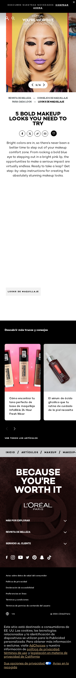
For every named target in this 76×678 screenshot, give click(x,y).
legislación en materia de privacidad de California (35, 654)
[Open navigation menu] (69, 18)
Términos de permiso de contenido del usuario (28, 605)
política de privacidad (43, 649)
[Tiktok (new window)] (49, 557)
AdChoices (37, 645)
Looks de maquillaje (51, 101)
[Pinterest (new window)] (34, 557)
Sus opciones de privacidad (24, 663)
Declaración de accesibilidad (20, 587)
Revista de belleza (20, 97)
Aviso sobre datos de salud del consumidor (26, 575)
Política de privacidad (16, 581)
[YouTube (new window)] (20, 557)
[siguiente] (44, 85)
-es (13, 613)
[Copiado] (37, 133)
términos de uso (15, 653)
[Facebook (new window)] (7, 557)
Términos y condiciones (17, 599)
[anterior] (32, 85)
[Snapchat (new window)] (42, 557)
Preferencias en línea (16, 593)
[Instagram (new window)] (13, 557)
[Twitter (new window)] (27, 557)
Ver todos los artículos (21, 438)
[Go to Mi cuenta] (7, 18)
